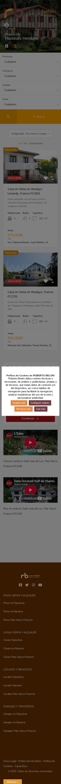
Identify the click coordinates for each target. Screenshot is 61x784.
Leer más (40, 409)
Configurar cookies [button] (40, 403)
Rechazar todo (23, 409)
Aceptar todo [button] (19, 403)
